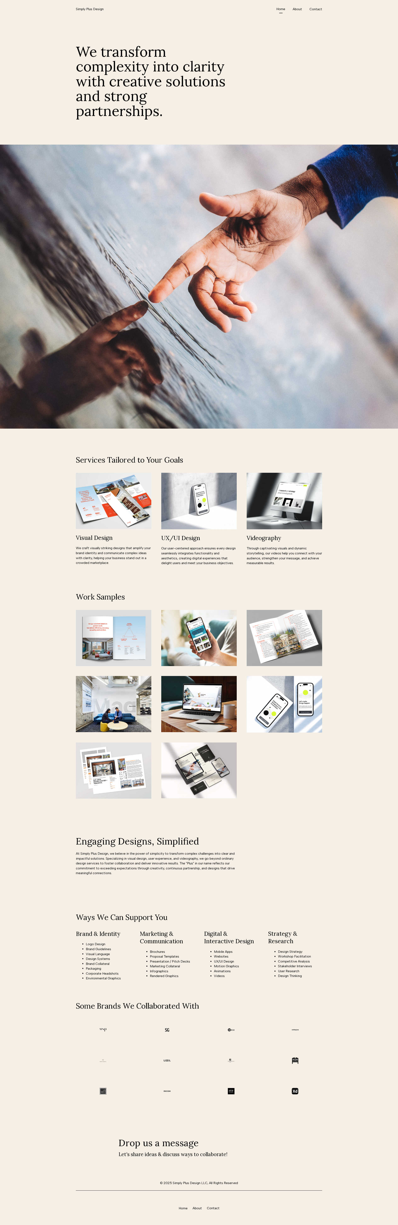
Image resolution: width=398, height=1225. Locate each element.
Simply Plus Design (90, 9)
